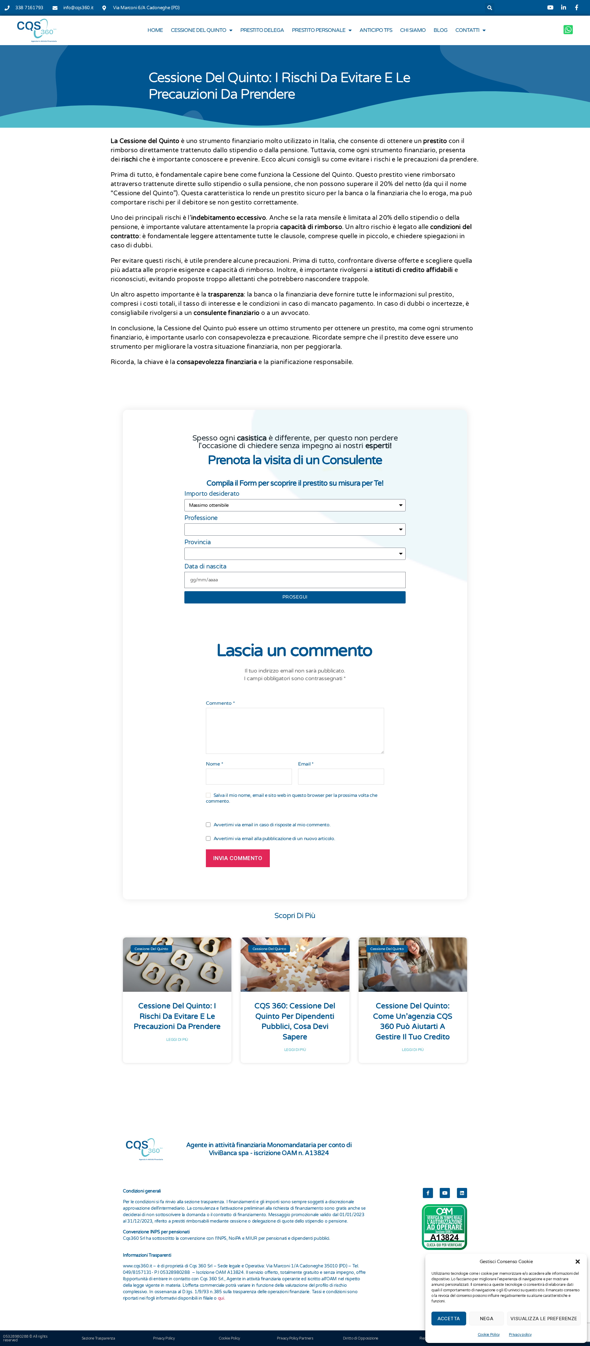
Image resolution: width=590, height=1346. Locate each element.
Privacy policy (520, 1334)
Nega (487, 1318)
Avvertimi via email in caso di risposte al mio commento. (272, 825)
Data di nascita (205, 566)
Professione (201, 518)
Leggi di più (177, 1040)
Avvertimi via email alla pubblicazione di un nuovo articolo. (274, 838)
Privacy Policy (164, 1338)
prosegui (295, 597)
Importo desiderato (211, 494)
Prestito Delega (262, 30)
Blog (440, 30)
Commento (220, 703)
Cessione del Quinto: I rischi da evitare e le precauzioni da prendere (177, 1016)
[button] (578, 1262)
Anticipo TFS (376, 30)
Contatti (467, 30)
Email (306, 764)
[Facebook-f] (428, 1193)
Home (155, 30)
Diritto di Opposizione (360, 1338)
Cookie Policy (489, 1334)
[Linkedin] (462, 1193)
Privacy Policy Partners (295, 1338)
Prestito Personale (318, 30)
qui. (221, 1298)
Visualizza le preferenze (543, 1318)
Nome (214, 764)
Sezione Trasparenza (98, 1338)
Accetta (449, 1318)
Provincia (197, 542)
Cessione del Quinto (198, 30)
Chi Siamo (413, 30)
